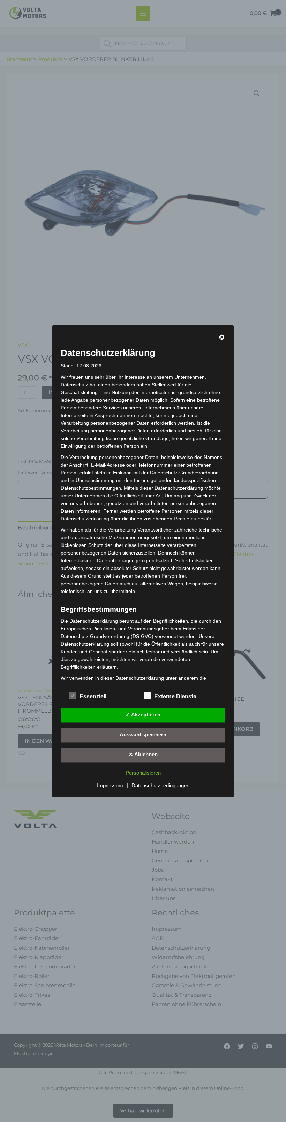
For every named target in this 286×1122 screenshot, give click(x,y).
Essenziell (93, 696)
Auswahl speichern (143, 734)
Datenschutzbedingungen (160, 785)
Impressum (110, 785)
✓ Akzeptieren (143, 715)
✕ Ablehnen (143, 754)
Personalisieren (143, 773)
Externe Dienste (175, 696)
